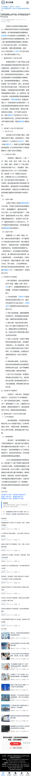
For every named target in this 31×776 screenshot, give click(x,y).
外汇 (7, 287)
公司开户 (17, 6)
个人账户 (16, 51)
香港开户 (10, 115)
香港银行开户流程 (18, 498)
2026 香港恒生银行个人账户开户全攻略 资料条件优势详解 (15, 9)
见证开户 (21, 141)
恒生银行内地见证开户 (19, 494)
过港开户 (21, 297)
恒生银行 (4, 36)
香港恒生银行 (24, 203)
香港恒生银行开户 (18, 496)
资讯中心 (11, 6)
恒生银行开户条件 (6, 494)
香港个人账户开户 (6, 496)
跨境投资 (7, 228)
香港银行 (6, 270)
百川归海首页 (4, 6)
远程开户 (8, 144)
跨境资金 (21, 121)
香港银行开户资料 (6, 498)
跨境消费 (14, 99)
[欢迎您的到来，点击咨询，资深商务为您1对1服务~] (15, 15)
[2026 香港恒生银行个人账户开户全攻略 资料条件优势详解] (3, 2)
